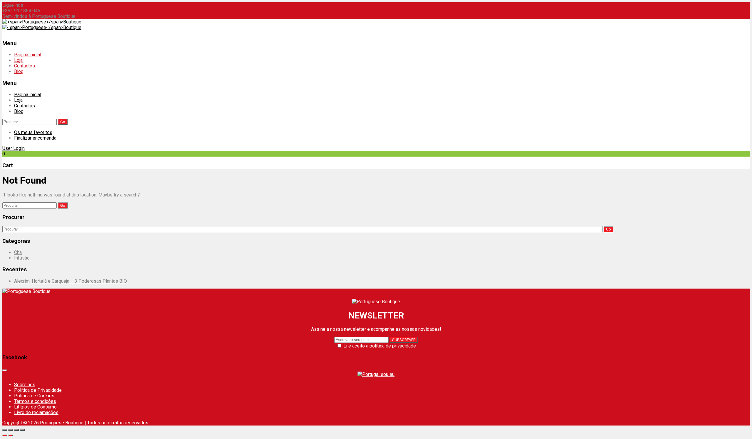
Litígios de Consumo (35, 407)
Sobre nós (24, 384)
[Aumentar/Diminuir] (22, 430)
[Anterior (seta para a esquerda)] (4, 435)
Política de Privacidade (38, 390)
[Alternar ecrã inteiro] (16, 430)
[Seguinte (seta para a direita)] (10, 435)
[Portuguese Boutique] (41, 22)
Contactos (24, 66)
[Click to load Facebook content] (4, 370)
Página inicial (27, 54)
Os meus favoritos (33, 132)
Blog (19, 71)
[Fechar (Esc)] (4, 430)
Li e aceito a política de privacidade (379, 346)
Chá (18, 252)
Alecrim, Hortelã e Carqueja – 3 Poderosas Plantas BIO (70, 281)
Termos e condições (35, 401)
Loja (18, 60)
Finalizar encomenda (35, 138)
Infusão (22, 258)
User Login (13, 148)
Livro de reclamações (36, 412)
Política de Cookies (34, 396)
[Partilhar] (10, 430)
